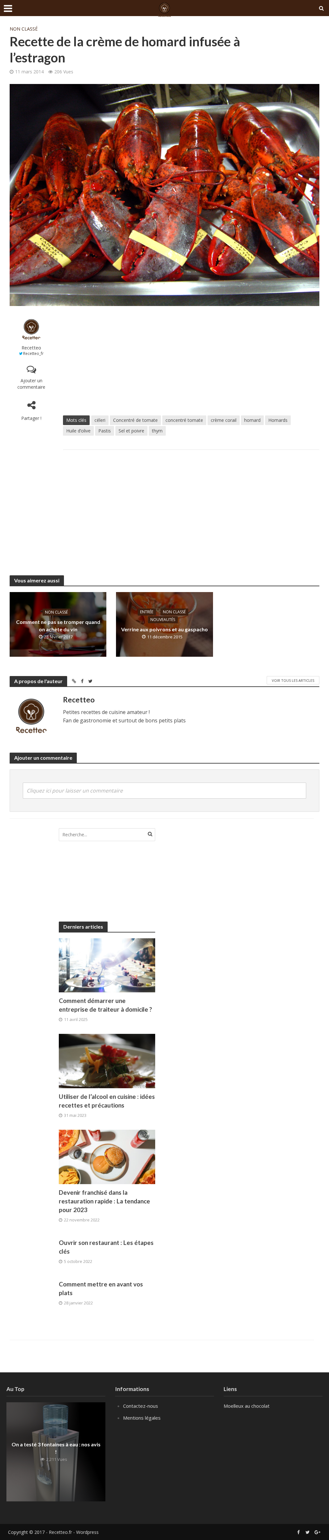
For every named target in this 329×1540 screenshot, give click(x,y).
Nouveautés (162, 619)
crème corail (223, 420)
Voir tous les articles (293, 680)
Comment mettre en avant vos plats (101, 1288)
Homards (278, 420)
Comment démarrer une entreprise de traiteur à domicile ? (105, 1005)
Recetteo (31, 348)
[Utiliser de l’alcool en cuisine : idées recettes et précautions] (107, 1060)
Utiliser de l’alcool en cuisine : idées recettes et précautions (107, 1101)
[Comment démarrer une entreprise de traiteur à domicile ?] (107, 964)
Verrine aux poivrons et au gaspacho (164, 629)
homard (252, 420)
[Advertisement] (191, 361)
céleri (99, 420)
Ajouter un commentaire (31, 383)
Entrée (146, 612)
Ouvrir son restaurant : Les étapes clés (106, 1247)
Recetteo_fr (33, 353)
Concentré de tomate (135, 420)
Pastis (104, 431)
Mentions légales (142, 1418)
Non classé (24, 29)
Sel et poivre (131, 431)
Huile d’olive (78, 431)
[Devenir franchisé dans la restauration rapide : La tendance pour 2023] (107, 1156)
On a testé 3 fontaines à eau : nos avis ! (56, 1447)
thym (157, 431)
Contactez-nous (140, 1406)
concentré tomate (184, 420)
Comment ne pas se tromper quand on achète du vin (58, 625)
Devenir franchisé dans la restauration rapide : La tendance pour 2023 (104, 1201)
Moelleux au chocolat (247, 1406)
